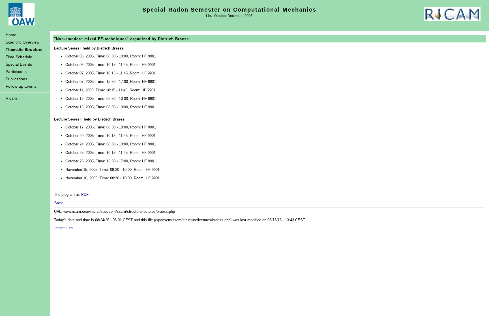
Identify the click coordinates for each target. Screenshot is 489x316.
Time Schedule (19, 57)
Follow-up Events (21, 86)
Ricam (11, 98)
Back (58, 203)
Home (11, 35)
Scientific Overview (22, 42)
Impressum (63, 228)
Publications (16, 79)
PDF (85, 194)
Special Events (19, 64)
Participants (16, 71)
